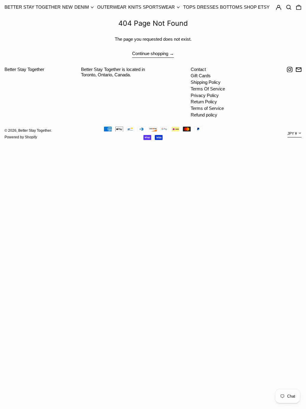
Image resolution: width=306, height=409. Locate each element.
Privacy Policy (205, 95)
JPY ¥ (292, 134)
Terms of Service (207, 108)
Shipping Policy (206, 82)
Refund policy (204, 114)
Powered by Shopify (20, 137)
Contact (198, 69)
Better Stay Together (32, 7)
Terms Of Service (208, 88)
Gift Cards (201, 75)
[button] (299, 7)
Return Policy (204, 101)
